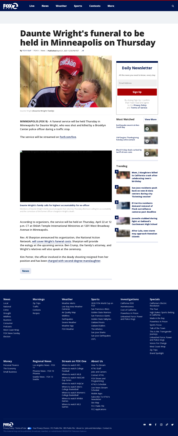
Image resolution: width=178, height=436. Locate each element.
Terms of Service (139, 107)
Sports (95, 299)
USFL (93, 339)
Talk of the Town (157, 328)
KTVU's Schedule (98, 384)
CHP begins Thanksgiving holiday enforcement (127, 138)
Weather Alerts (68, 303)
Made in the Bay (157, 318)
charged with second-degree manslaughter (74, 260)
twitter (172, 424)
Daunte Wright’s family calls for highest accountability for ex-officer (54, 205)
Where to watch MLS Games (71, 405)
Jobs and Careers (99, 371)
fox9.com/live (68, 137)
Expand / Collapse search (173, 6)
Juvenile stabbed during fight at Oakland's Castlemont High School (144, 221)
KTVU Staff (96, 368)
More (111, 5)
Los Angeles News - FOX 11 (44, 366)
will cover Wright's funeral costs (51, 241)
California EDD (127, 303)
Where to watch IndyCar (73, 383)
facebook (156, 424)
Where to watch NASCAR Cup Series (73, 378)
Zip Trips (36, 303)
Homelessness (127, 306)
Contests (37, 310)
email (144, 424)
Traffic (36, 306)
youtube (150, 424)
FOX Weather (68, 329)
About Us (97, 361)
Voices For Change (158, 343)
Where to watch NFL (71, 365)
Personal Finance (11, 365)
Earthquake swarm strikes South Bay (127, 126)
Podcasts (7, 326)
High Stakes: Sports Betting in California (162, 313)
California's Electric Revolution (158, 304)
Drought (7, 313)
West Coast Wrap (11, 330)
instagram (161, 424)
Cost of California (128, 310)
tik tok (167, 424)
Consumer (8, 323)
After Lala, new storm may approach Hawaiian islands (144, 234)
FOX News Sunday (11, 333)
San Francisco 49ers (100, 309)
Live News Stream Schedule (99, 388)
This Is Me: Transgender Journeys (160, 332)
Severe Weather (69, 322)
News (43, 50)
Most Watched (125, 119)
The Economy (9, 368)
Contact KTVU (97, 375)
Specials (155, 299)
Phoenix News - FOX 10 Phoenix (43, 372)
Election (6, 336)
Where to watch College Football (72, 369)
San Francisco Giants (100, 315)
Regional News (42, 361)
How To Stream (98, 365)
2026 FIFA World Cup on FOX (102, 304)
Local (5, 303)
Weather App (68, 325)
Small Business (10, 371)
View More (151, 119)
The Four (154, 309)
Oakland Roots (98, 322)
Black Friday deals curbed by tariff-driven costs (129, 151)
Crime (6, 310)
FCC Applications (98, 409)
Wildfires (7, 316)
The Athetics (96, 329)
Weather (67, 299)
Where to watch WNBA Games (72, 399)
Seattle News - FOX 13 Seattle (43, 378)
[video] (151, 128)
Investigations (130, 299)
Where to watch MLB (71, 374)
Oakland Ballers (98, 325)
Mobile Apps (96, 393)
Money (7, 361)
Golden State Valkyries (101, 319)
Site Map (95, 402)
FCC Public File (97, 406)
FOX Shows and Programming (98, 379)
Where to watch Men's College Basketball (72, 388)
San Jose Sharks (98, 332)
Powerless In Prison (129, 313)
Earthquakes (67, 319)
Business (7, 320)
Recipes (36, 313)
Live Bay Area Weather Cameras (72, 307)
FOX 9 (36, 50)
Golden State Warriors (101, 312)
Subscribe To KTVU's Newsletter (100, 398)
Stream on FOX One (74, 361)
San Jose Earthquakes (101, 335)
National (7, 306)
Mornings (38, 299)
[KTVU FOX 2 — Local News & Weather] (12, 6)
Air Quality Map (69, 312)
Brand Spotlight (157, 353)
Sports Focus (156, 325)
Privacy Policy (140, 105)
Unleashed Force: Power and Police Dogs (132, 317)
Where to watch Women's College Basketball (73, 393)
